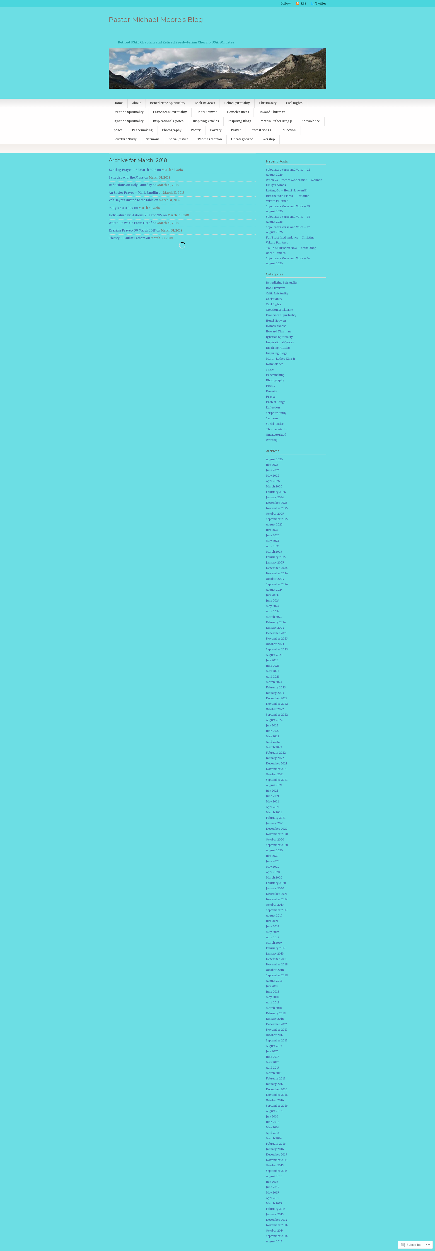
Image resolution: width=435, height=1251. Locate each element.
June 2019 (272, 926)
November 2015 (277, 1160)
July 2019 (272, 921)
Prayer (236, 130)
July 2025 (272, 530)
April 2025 (273, 546)
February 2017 (275, 1078)
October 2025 (275, 513)
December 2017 (276, 1024)
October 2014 (275, 1230)
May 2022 (272, 736)
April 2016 (273, 1132)
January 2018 (275, 1018)
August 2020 (274, 850)
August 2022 (274, 720)
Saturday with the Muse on (128, 177)
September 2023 (277, 649)
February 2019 (275, 948)
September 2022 (277, 714)
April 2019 (272, 937)
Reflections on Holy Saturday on (133, 185)
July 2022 (272, 725)
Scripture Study (125, 139)
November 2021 (277, 769)
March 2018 (274, 1008)
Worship (269, 139)
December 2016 (276, 1089)
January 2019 (275, 953)
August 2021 (274, 785)
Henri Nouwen (207, 112)
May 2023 (272, 671)
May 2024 (272, 606)
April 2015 (272, 1198)
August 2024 (274, 589)
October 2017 (274, 1035)
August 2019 (274, 915)
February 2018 (276, 1013)
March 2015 (274, 1203)
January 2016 (275, 1149)
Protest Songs (260, 130)
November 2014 (277, 1225)
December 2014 (276, 1219)
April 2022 (273, 741)
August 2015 (274, 1176)
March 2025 (274, 551)
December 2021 (276, 763)
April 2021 (272, 807)
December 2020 (277, 828)
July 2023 (272, 660)
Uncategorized (242, 139)
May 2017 (272, 1062)
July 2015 (272, 1181)
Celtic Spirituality (237, 103)
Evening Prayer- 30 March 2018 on (134, 230)
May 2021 (272, 801)
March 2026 (274, 486)
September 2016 (277, 1105)
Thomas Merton (210, 139)
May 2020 (272, 866)
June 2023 (272, 665)
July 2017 (272, 1051)
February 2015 (275, 1208)
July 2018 (272, 986)
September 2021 (277, 779)
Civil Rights (294, 103)
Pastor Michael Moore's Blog (156, 19)
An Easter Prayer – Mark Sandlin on (135, 193)
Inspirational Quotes (168, 121)
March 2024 (274, 616)
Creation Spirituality (129, 112)
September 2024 (277, 584)
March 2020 (274, 877)
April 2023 (273, 676)
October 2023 (275, 644)
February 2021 (275, 817)
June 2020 (273, 861)
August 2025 (274, 524)
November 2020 (277, 834)
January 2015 (275, 1214)
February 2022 (276, 752)
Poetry (196, 130)
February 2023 (276, 687)
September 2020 (277, 845)
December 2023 (276, 633)
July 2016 (272, 1116)
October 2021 (275, 774)
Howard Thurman (271, 112)
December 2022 (276, 698)
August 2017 (274, 1046)
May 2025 (272, 540)
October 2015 (275, 1165)
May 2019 (272, 931)
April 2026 (273, 481)
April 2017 (272, 1067)
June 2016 (272, 1122)
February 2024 (276, 622)
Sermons (153, 139)
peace (118, 130)
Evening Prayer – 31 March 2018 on (135, 170)
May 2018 (272, 997)
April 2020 (273, 872)
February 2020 (276, 883)
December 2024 (277, 568)
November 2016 (277, 1094)
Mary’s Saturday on (123, 208)
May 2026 (272, 475)
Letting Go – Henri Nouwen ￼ (286, 190)
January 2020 (275, 888)
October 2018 (275, 970)
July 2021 (272, 790)
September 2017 (276, 1040)
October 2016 (275, 1100)
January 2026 (275, 497)
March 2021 (274, 812)
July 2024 (272, 595)
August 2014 (274, 1241)
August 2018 (274, 980)
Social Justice (178, 139)
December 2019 (276, 893)
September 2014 (277, 1236)
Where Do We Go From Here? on (133, 223)
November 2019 (277, 899)
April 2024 (273, 611)
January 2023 (275, 693)
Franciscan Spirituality (170, 112)
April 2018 (273, 1002)
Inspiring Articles (206, 121)
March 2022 (274, 747)
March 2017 (274, 1073)
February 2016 (276, 1143)
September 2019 (277, 910)
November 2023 (277, 638)
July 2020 (272, 855)
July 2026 (272, 464)
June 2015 (272, 1187)
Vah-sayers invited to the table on (133, 200)
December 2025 (276, 502)
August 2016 (274, 1111)
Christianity (268, 103)
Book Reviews (205, 103)
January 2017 (274, 1084)
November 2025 (277, 508)
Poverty (216, 130)
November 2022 (277, 703)
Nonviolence (311, 121)
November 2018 (277, 964)
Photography (171, 130)
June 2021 (272, 796)
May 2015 (272, 1192)
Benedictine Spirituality (167, 103)
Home (118, 103)
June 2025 (272, 535)
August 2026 (274, 459)
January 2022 (275, 758)
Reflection (288, 130)
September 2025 (277, 519)
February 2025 (276, 557)
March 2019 (274, 942)
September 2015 (277, 1170)
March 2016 (274, 1138)
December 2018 (276, 959)
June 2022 (272, 731)
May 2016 (272, 1127)
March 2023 (274, 682)
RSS (303, 3)
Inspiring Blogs (239, 121)
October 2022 (275, 709)
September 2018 (277, 975)
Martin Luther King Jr (276, 121)
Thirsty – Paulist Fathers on (129, 238)
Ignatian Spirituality (129, 121)
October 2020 (275, 839)
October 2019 (275, 904)
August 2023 (274, 655)
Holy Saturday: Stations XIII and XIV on (138, 215)
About (136, 103)
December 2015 (276, 1154)
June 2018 (272, 991)
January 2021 (275, 823)
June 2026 (273, 470)
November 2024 (277, 573)
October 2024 (275, 578)
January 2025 (275, 562)
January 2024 (275, 627)
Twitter (320, 3)
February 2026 (276, 492)
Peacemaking (142, 130)
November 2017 (276, 1029)
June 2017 (272, 1056)
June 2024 (273, 600)
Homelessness (238, 112)
